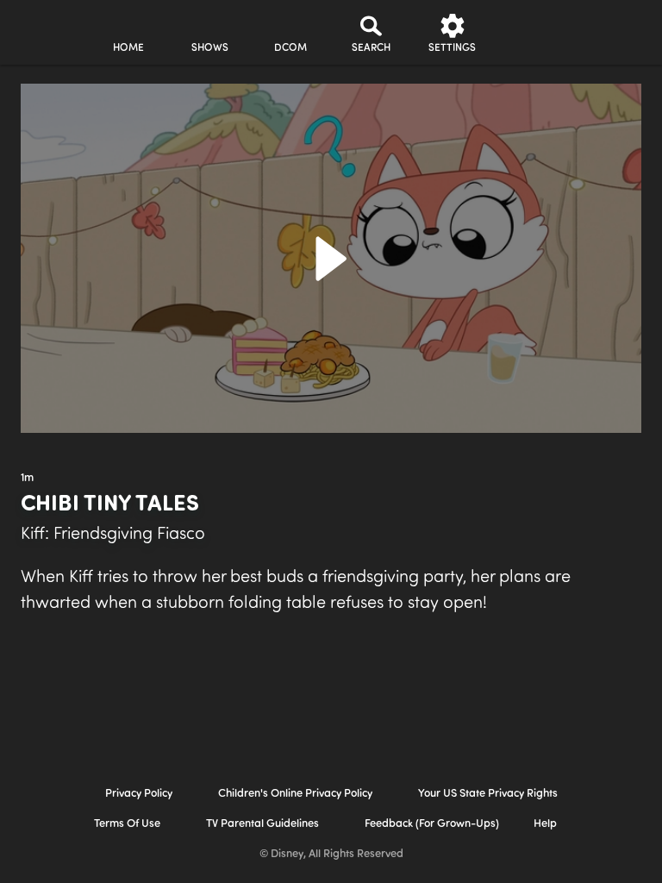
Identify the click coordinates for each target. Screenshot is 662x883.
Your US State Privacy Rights (488, 793)
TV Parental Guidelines (262, 824)
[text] (27, 478)
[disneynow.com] (46, 26)
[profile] (533, 33)
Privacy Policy (138, 793)
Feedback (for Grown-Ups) (432, 824)
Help (545, 824)
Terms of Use (127, 824)
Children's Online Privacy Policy (295, 793)
